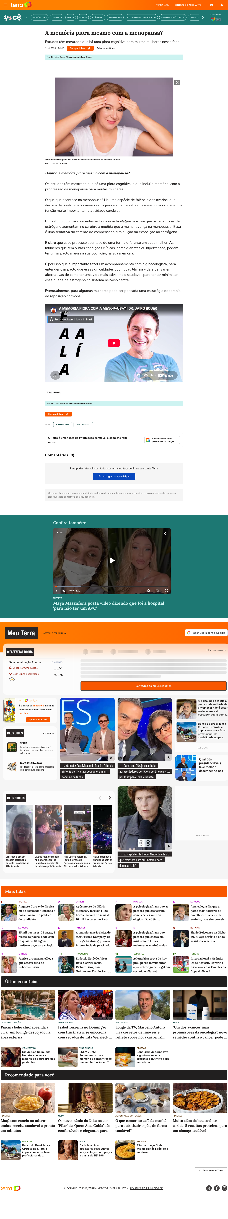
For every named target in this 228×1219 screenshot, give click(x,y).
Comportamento (67, 1022)
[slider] (112, 586)
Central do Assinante (188, 5)
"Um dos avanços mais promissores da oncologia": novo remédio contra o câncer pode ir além (200, 1032)
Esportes (139, 954)
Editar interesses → (216, 650)
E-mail (211, 5)
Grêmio (196, 954)
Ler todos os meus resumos (154, 686)
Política (22, 902)
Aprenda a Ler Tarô (38, 719)
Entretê (57, 598)
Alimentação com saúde (128, 1116)
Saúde (176, 1022)
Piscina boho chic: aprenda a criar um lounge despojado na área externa (25, 1032)
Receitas (141, 1048)
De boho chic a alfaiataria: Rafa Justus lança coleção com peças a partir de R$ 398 (95, 1151)
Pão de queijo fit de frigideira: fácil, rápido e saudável (152, 1149)
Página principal (21, 5)
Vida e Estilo (83, 424)
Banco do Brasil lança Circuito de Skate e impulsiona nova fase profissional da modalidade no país (36, 1151)
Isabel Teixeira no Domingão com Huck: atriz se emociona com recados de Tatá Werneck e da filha (84, 1032)
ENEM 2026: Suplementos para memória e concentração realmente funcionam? (95, 1057)
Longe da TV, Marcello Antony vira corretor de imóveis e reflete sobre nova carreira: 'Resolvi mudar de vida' (140, 1032)
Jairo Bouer (62, 424)
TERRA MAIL (162, 5)
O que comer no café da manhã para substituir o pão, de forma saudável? (141, 1125)
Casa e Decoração (11, 1022)
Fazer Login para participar (114, 476)
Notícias (195, 928)
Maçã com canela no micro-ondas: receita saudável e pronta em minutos (28, 1125)
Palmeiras (82, 954)
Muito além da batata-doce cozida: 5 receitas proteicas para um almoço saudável (200, 1125)
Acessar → (49, 733)
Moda (61, 1116)
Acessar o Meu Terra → (55, 632)
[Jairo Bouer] (53, 392)
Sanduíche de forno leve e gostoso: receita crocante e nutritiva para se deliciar (153, 1057)
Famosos (138, 902)
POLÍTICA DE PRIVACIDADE (146, 1188)
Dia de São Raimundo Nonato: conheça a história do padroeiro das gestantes (38, 1057)
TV (134, 928)
